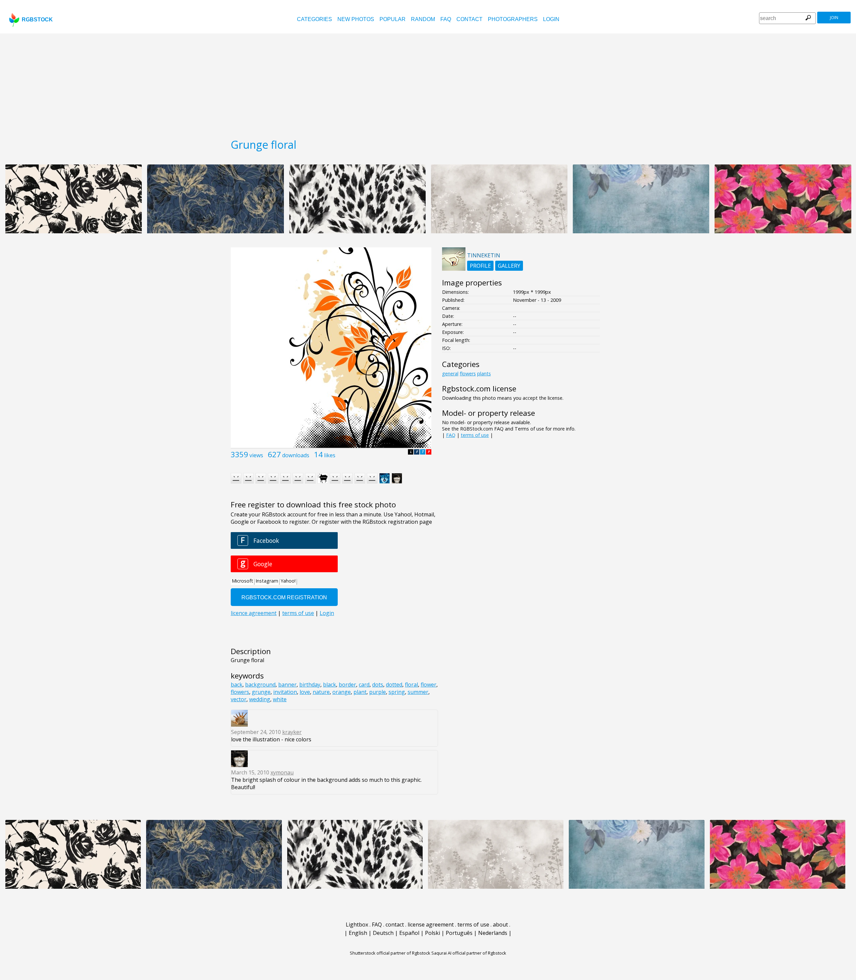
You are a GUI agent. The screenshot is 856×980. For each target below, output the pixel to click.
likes (329, 455)
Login (551, 19)
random (423, 19)
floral (411, 684)
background (260, 684)
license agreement (431, 924)
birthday (309, 684)
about (500, 924)
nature (321, 692)
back (236, 684)
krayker (292, 732)
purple (377, 692)
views (256, 455)
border (347, 684)
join (834, 17)
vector (238, 699)
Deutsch (383, 933)
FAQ (445, 19)
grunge (261, 692)
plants (484, 373)
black (329, 684)
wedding (259, 699)
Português (459, 933)
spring (397, 692)
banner (287, 684)
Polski (432, 933)
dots (377, 684)
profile (480, 265)
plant (359, 692)
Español (409, 933)
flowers (240, 692)
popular (393, 19)
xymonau (282, 772)
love (305, 692)
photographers (513, 19)
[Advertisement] (428, 83)
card (364, 684)
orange (341, 692)
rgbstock (37, 19)
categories (314, 19)
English (358, 933)
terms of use (475, 435)
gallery (509, 265)
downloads (295, 455)
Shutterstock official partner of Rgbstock (390, 953)
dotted (394, 684)
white (280, 699)
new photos (355, 19)
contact (469, 19)
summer (418, 692)
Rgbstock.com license (479, 388)
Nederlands (492, 933)
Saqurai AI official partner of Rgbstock (468, 953)
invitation (285, 692)
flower (428, 684)
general (450, 373)
